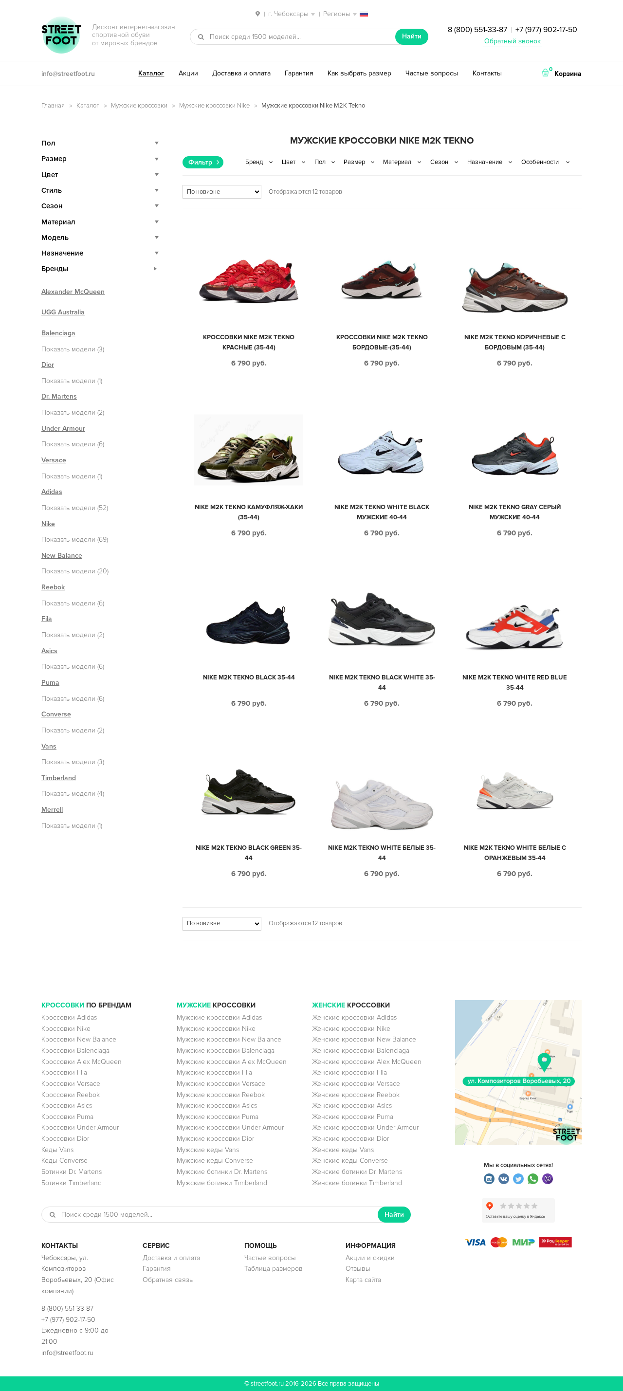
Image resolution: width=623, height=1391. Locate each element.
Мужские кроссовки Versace (221, 1084)
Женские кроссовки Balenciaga (360, 1050)
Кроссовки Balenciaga (75, 1050)
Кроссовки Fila (64, 1072)
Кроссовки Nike (66, 1029)
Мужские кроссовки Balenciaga (226, 1050)
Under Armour (63, 428)
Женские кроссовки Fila (349, 1072)
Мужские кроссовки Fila (214, 1072)
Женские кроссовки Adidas (354, 1017)
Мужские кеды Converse (215, 1160)
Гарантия (299, 73)
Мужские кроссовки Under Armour (230, 1127)
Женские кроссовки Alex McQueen (366, 1062)
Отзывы (358, 1268)
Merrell (52, 809)
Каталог (151, 73)
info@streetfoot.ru (68, 74)
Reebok (53, 587)
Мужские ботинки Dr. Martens (222, 1172)
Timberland (58, 778)
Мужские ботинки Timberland (222, 1183)
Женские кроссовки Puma (352, 1117)
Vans (48, 746)
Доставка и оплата (241, 73)
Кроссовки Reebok (70, 1095)
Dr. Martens (59, 396)
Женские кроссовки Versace (356, 1084)
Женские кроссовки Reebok (356, 1095)
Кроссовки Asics (66, 1105)
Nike (48, 524)
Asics (49, 651)
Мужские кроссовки (139, 106)
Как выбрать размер (359, 73)
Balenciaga (58, 333)
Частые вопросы (431, 73)
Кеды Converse (64, 1160)
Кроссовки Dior (65, 1139)
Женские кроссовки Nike (351, 1029)
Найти (411, 36)
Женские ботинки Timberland (357, 1183)
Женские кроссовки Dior (350, 1139)
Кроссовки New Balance (78, 1039)
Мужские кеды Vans (208, 1150)
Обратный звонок (512, 41)
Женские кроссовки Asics (352, 1105)
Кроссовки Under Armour (80, 1127)
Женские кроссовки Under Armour (365, 1127)
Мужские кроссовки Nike (214, 106)
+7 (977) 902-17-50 (546, 30)
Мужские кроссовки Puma (217, 1117)
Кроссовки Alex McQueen (81, 1062)
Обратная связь (168, 1280)
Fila (46, 619)
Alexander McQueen (73, 292)
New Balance (61, 555)
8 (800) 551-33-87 (477, 30)
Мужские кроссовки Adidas (219, 1017)
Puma (50, 682)
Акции (188, 73)
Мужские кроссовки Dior (215, 1139)
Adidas (51, 492)
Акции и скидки (370, 1258)
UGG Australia (63, 312)
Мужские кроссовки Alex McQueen (232, 1062)
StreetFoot (61, 36)
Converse (56, 714)
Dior (47, 365)
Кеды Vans (57, 1150)
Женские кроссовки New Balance (364, 1039)
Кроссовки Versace (70, 1084)
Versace (53, 460)
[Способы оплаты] (518, 1245)
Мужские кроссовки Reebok (221, 1095)
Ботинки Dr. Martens (71, 1172)
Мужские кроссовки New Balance (229, 1039)
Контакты (487, 73)
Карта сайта (363, 1280)
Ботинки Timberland (71, 1183)
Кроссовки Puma (67, 1117)
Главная (53, 106)
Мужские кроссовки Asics (217, 1105)
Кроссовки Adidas (69, 1017)
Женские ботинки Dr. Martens (357, 1172)
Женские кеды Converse (350, 1160)
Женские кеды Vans (343, 1150)
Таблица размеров (273, 1268)
